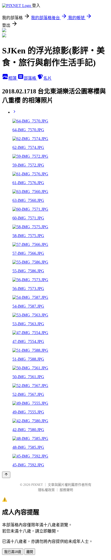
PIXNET (37, 485)
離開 (29, 552)
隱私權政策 (46, 490)
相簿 (13, 78)
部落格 (30, 78)
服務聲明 (66, 490)
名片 (47, 78)
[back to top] (6, 475)
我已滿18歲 (12, 552)
